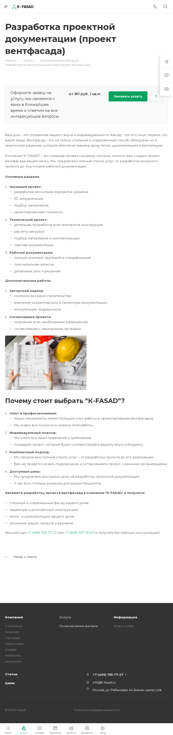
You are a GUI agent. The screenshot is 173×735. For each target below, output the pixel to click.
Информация (125, 617)
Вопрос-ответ (124, 626)
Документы (13, 661)
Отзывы (10, 649)
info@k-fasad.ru (104, 682)
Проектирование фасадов (78, 626)
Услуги (65, 617)
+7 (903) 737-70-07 (79, 533)
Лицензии (12, 632)
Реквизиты (12, 655)
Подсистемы (14, 643)
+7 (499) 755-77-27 (42, 533)
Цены (10, 683)
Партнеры (12, 637)
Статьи (11, 674)
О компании (13, 626)
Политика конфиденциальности (96, 710)
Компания (14, 617)
